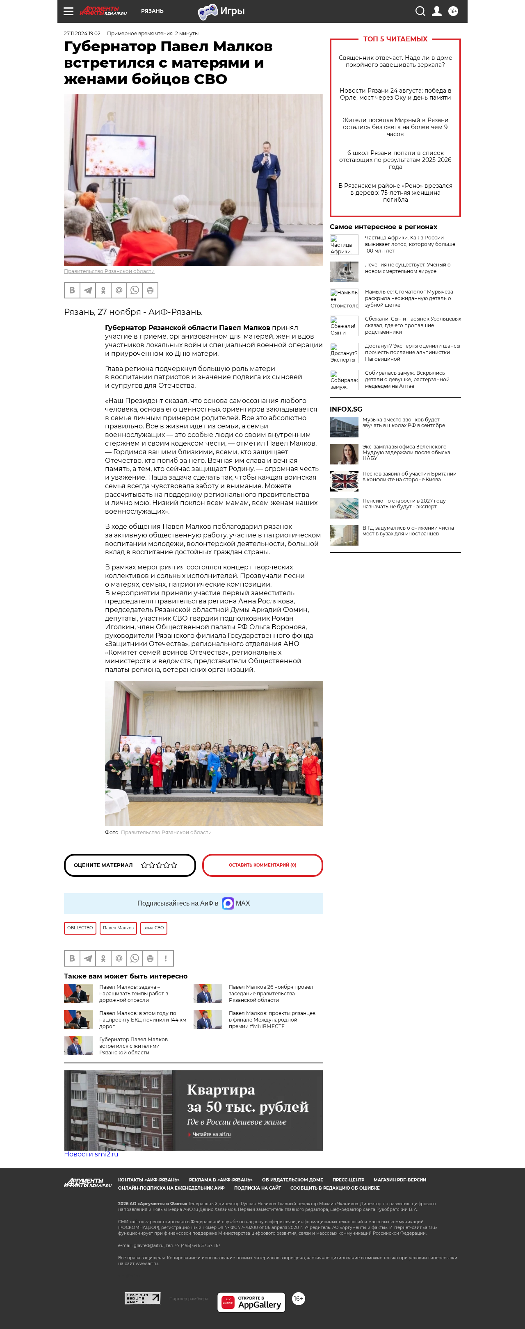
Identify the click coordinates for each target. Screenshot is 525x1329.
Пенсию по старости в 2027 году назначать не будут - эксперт (404, 504)
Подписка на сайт (257, 1188)
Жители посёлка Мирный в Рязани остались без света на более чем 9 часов (395, 127)
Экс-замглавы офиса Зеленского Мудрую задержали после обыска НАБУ (406, 452)
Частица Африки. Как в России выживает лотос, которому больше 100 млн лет (410, 244)
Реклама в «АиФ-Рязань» (221, 1180)
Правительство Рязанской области (109, 271)
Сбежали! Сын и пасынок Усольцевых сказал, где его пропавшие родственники (413, 325)
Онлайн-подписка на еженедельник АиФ (171, 1188)
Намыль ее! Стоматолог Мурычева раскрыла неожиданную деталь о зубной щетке (409, 298)
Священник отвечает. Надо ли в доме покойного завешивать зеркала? (395, 61)
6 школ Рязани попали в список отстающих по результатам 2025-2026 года (395, 160)
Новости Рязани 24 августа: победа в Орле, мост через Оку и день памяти (396, 94)
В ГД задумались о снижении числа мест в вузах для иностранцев (408, 531)
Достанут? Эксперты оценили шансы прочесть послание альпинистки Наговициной (412, 352)
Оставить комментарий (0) (263, 865)
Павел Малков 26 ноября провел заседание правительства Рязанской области (271, 993)
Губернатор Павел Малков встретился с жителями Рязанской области (133, 1046)
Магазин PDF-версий (400, 1180)
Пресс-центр (348, 1180)
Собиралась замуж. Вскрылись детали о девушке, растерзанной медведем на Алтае (407, 379)
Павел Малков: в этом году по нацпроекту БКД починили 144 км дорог (142, 1019)
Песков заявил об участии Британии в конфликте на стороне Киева (410, 476)
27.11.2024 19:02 (82, 33)
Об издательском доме (292, 1180)
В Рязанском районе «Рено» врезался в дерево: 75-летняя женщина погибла (395, 192)
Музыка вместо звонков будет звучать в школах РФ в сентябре (404, 422)
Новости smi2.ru (91, 1154)
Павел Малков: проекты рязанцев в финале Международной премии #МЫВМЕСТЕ (272, 1019)
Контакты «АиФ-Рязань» (149, 1180)
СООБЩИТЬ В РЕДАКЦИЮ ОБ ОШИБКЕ (335, 1188)
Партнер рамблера (188, 1298)
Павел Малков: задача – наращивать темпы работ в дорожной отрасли (133, 993)
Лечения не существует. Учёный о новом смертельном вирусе (408, 268)
